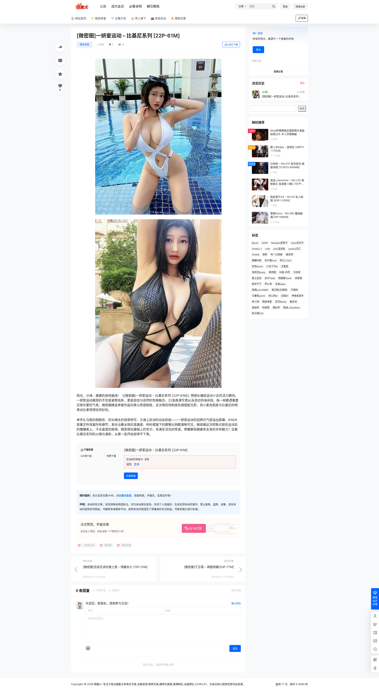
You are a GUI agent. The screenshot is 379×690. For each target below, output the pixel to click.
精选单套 (84, 44)
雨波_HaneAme (291, 307)
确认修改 (236, 603)
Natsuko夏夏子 (279, 242)
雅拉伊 (276, 307)
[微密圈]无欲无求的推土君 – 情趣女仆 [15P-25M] (115, 567)
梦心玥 (268, 283)
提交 (235, 648)
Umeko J (257, 248)
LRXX (265, 242)
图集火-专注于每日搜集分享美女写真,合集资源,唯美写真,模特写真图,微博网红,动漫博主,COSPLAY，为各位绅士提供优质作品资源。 (169, 684)
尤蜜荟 (284, 266)
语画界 (255, 307)
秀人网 (255, 301)
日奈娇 (296, 272)
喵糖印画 (256, 260)
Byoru (255, 242)
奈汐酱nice (271, 260)
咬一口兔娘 (276, 254)
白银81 (284, 295)
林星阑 (298, 278)
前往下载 (233, 44)
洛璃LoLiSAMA (260, 289)
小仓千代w (272, 266)
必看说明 (135, 6)
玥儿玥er (273, 295)
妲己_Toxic (286, 260)
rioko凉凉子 (297, 242)
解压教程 (153, 6)
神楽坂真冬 (298, 295)
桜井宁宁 (256, 283)
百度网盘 (131, 475)
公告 (103, 6)
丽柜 (265, 254)
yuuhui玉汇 (294, 248)
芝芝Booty (280, 301)
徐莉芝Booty (258, 272)
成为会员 (117, 6)
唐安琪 (289, 254)
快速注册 (300, 6)
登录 (285, 6)
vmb (267, 248)
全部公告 (278, 71)
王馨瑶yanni (258, 295)
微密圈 (272, 272)
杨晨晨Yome (285, 278)
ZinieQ (255, 254)
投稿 (303, 18)
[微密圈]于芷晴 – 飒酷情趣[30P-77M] (209, 567)
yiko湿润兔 (279, 248)
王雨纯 (294, 289)
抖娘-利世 (284, 272)
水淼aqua (280, 283)
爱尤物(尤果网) (279, 289)
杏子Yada (270, 278)
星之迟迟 (256, 278)
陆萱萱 (265, 307)
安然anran (257, 266)
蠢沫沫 (293, 301)
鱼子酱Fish (258, 313)
